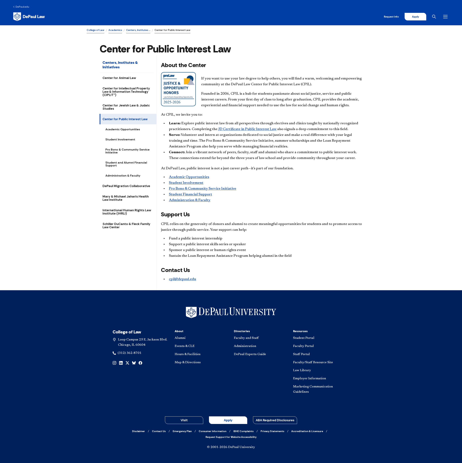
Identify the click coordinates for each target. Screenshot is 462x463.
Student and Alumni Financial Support (126, 164)
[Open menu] (446, 16)
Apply (415, 16)
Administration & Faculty (122, 175)
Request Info (391, 16)
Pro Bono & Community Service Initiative (127, 151)
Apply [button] (228, 420)
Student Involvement (120, 139)
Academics (115, 30)
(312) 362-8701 (129, 353)
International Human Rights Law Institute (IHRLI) (127, 212)
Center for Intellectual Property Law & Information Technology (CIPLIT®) (126, 91)
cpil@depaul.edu (182, 279)
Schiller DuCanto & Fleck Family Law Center (126, 225)
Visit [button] (184, 420)
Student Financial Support (190, 194)
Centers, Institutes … (138, 30)
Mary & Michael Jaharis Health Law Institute (126, 198)
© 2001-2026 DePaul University (231, 447)
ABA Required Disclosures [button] (275, 420)
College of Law (95, 30)
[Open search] (434, 17)
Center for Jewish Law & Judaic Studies (126, 107)
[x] (127, 363)
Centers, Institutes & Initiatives (120, 64)
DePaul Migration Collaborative (126, 186)
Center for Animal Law (119, 78)
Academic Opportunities (122, 129)
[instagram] (114, 363)
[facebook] (140, 363)
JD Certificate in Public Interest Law (247, 129)
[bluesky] (134, 363)
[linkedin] (121, 363)
